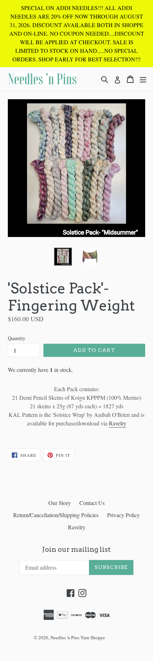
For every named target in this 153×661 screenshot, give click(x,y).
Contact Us (92, 502)
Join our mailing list (76, 550)
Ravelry (117, 423)
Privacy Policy (123, 515)
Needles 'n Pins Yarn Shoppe (78, 637)
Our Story (59, 502)
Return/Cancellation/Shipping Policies (56, 515)
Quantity (16, 338)
